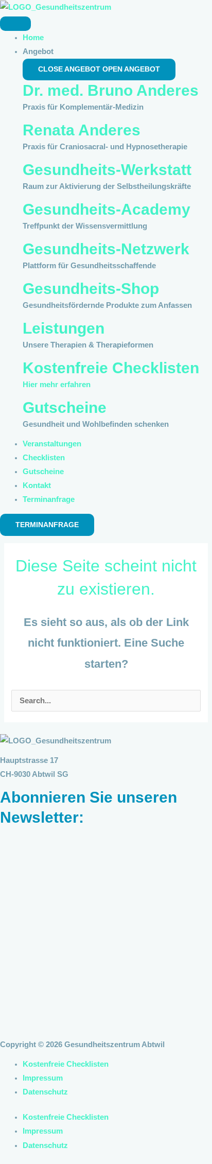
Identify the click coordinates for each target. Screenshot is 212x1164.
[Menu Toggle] (15, 23)
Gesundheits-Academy (106, 209)
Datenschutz (45, 1092)
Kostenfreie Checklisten (111, 367)
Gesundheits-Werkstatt (107, 169)
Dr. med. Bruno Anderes (111, 90)
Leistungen (63, 328)
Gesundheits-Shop (91, 288)
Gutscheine (65, 407)
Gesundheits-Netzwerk (106, 248)
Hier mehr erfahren (57, 384)
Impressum (43, 1078)
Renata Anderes (81, 129)
